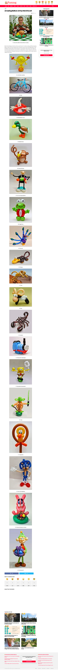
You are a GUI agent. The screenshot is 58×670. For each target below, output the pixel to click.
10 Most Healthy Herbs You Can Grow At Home (12, 663)
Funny (15, 6)
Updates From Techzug (44, 654)
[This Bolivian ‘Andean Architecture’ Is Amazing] (29, 630)
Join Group (39, 668)
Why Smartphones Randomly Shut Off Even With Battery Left (45, 663)
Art (8, 6)
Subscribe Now (46, 55)
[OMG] (8, 614)
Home (6, 6)
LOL (39, 3)
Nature (21, 6)
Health (18, 6)
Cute (36, 3)
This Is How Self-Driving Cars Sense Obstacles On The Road (45, 656)
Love (42, 3)
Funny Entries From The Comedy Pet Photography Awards (12, 656)
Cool (52, 3)
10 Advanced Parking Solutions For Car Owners (45, 658)
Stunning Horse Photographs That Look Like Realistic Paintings (11, 659)
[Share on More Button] (35, 573)
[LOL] (22, 614)
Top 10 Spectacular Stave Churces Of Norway (28, 623)
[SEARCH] (52, 6)
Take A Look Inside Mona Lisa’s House (27, 648)
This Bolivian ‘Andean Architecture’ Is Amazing (28, 636)
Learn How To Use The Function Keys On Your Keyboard (45, 661)
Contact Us (35, 6)
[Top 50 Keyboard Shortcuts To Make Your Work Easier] (12, 630)
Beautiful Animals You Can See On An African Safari (12, 623)
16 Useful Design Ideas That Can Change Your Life (45, 665)
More (30, 6)
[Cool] (6, 626)
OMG (45, 3)
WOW (24, 6)
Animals (11, 6)
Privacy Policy (44, 668)
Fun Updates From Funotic (11, 654)
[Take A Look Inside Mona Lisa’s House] (29, 642)
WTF (49, 3)
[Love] (6, 614)
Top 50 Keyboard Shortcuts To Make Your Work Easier (11, 636)
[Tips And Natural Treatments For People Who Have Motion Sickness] (12, 642)
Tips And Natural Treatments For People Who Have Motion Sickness (12, 648)
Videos (27, 6)
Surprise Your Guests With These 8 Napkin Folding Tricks (12, 661)
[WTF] (24, 614)
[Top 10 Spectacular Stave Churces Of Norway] (29, 617)
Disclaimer (48, 668)
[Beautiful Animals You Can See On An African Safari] (12, 617)
